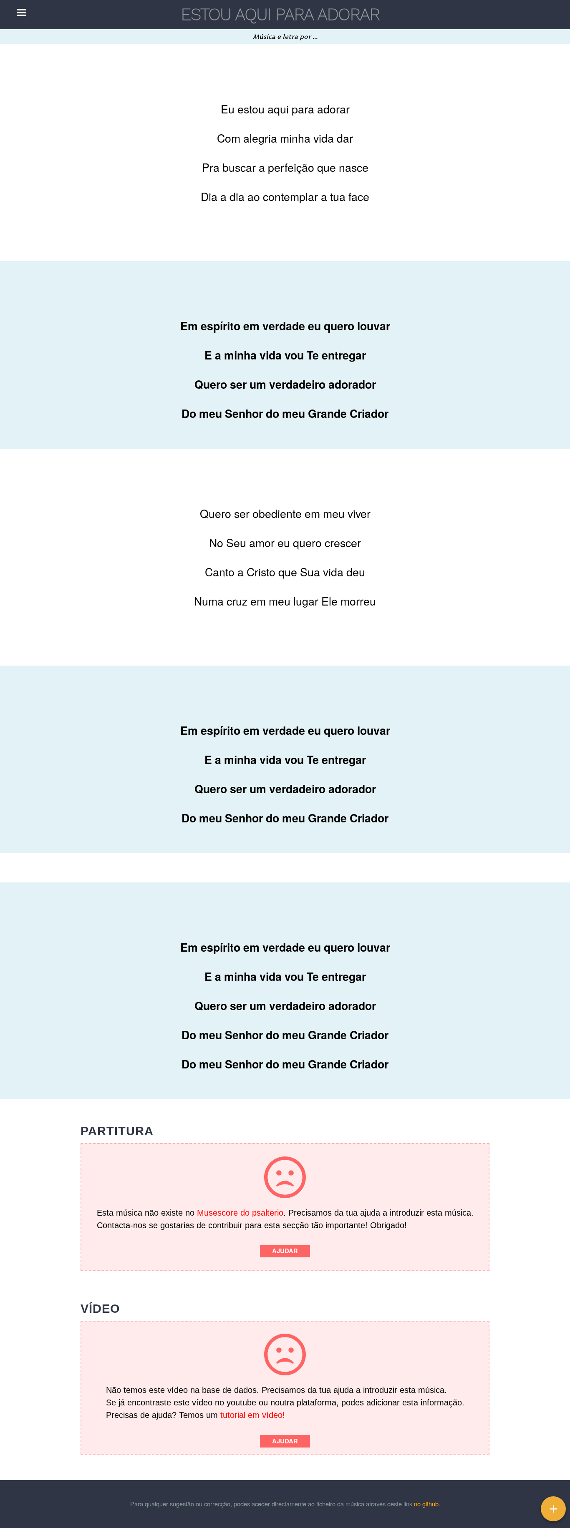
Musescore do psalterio (240, 1212)
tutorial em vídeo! (252, 1415)
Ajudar (285, 1251)
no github (426, 1503)
